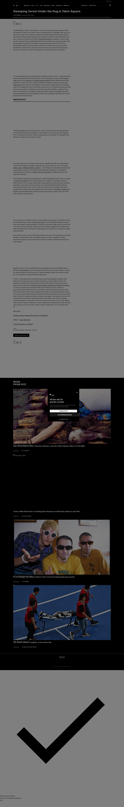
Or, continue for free (63, 419)
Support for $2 (63, 411)
